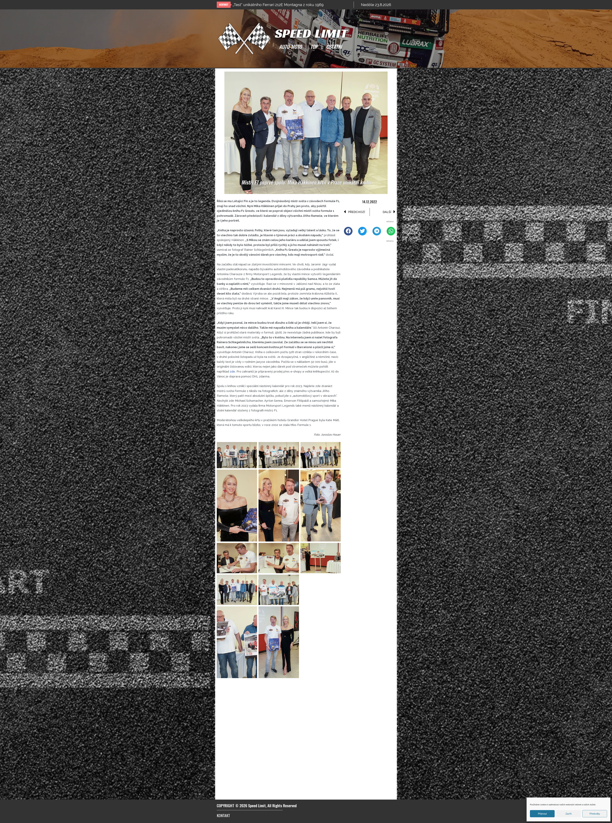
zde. (233, 371)
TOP (314, 46)
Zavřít (568, 813)
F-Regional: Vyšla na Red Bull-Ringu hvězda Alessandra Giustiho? (290, 4)
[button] (348, 231)
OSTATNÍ (334, 46)
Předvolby (595, 813)
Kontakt (223, 815)
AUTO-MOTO (290, 46)
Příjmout (542, 813)
